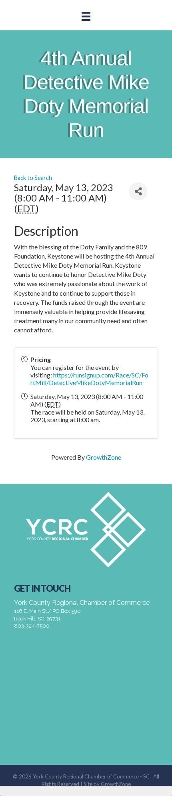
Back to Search (33, 177)
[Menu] (86, 16)
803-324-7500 (32, 626)
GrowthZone (103, 457)
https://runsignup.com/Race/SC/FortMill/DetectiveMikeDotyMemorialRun (89, 378)
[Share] (138, 191)
